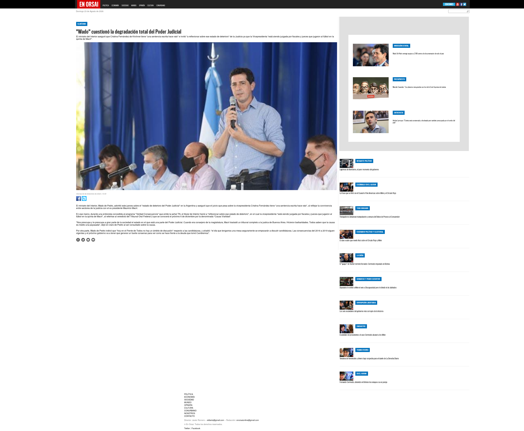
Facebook (196, 428)
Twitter (187, 428)
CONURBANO (160, 5)
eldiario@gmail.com (215, 420)
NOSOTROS (189, 413)
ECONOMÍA (115, 5)
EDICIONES (449, 4)
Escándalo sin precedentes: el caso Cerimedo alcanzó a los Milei (362, 335)
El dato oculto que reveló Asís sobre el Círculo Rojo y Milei (361, 240)
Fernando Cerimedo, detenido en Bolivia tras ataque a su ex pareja (363, 382)
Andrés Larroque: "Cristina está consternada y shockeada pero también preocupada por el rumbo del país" (424, 121)
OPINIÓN (142, 5)
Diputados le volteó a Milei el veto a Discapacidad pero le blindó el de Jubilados (368, 287)
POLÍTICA (106, 5)
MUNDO (133, 5)
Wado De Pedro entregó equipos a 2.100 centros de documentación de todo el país (418, 53)
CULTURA (150, 5)
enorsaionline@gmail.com (247, 420)
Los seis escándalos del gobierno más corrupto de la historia (361, 311)
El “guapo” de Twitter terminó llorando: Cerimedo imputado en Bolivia (365, 264)
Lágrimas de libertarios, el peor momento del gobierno (359, 169)
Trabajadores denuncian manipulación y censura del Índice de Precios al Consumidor (370, 217)
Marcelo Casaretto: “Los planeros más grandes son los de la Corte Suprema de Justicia (419, 87)
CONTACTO (189, 416)
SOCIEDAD (125, 5)
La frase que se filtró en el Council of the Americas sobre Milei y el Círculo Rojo (368, 193)
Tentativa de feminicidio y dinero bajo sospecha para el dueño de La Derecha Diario (369, 358)
